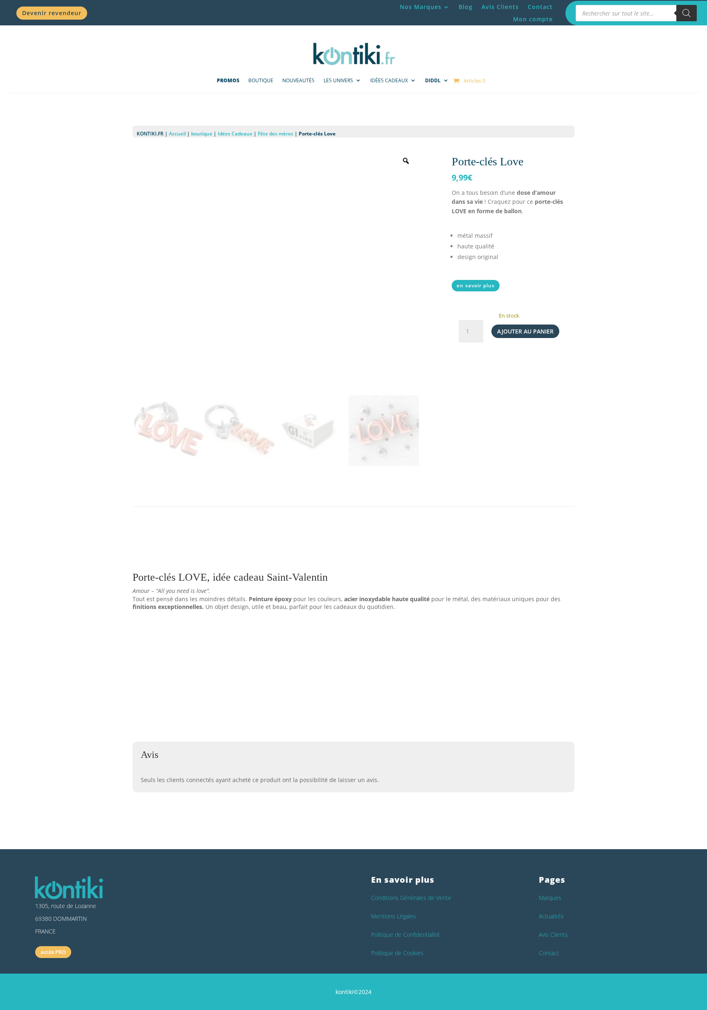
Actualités (551, 916)
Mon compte (533, 19)
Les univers (338, 80)
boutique (201, 133)
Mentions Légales (393, 916)
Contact (540, 7)
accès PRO (53, 952)
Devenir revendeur (51, 13)
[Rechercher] (686, 13)
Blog (466, 7)
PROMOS (228, 80)
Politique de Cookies (397, 953)
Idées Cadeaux (389, 80)
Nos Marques (420, 7)
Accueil (177, 133)
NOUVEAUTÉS (298, 80)
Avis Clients (500, 7)
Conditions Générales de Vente (411, 898)
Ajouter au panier (525, 331)
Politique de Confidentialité (405, 934)
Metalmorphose (221, 690)
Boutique (260, 80)
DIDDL (433, 80)
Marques (550, 898)
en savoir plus (476, 285)
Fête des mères (275, 133)
